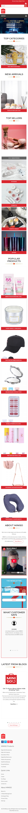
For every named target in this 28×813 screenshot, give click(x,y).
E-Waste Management (6, 793)
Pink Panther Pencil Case (14, 455)
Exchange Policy (5, 796)
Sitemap (3, 800)
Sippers (14, 252)
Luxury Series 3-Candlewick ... (14, 328)
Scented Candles (14, 229)
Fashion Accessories (6, 759)
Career (2, 776)
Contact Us (3, 783)
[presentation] (1, 57)
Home (2, 774)
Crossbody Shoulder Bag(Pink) (13, 487)
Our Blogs (3, 779)
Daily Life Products (5, 752)
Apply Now (14, 1)
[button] (10, 650)
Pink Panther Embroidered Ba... (13, 360)
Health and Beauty (5, 761)
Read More (18, 541)
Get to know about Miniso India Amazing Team (14, 689)
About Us (3, 791)
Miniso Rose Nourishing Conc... (13, 296)
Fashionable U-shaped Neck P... (14, 519)
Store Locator (4, 781)
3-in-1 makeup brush (14, 158)
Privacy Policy (4, 798)
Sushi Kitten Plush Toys (13, 110)
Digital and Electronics (6, 757)
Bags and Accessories (14, 66)
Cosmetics (14, 205)
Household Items (5, 764)
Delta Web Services (14, 810)
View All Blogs (14, 725)
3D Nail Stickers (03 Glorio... (14, 423)
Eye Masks (14, 181)
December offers (5, 754)
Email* (3, 592)
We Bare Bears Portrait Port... (14, 392)
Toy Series (3, 766)
